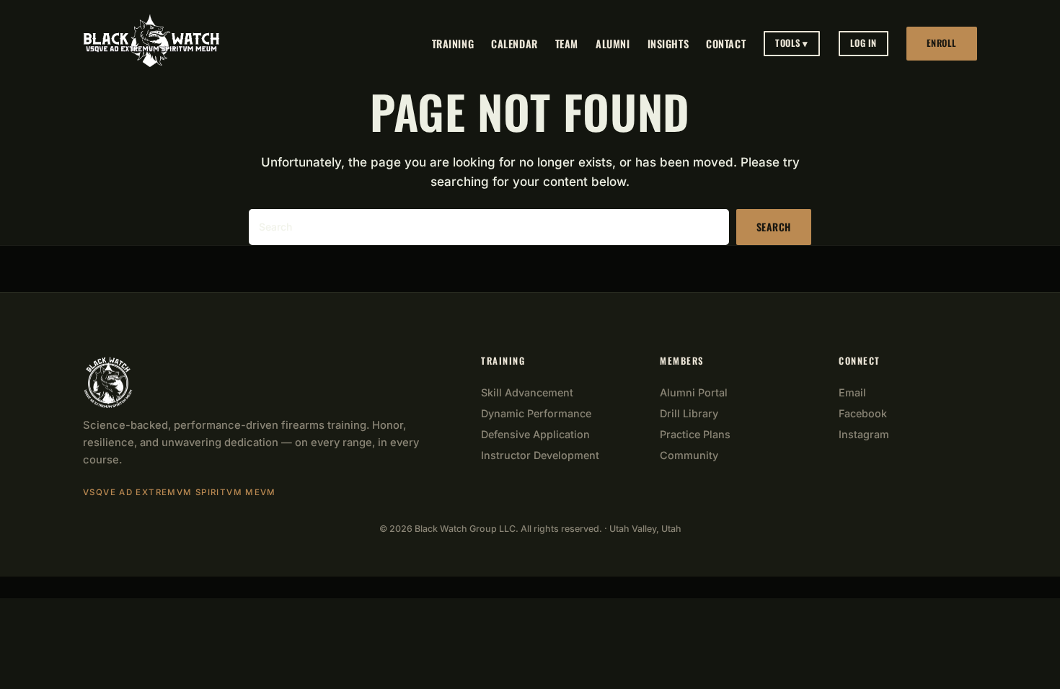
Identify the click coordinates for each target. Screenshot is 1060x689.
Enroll (942, 43)
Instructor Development (540, 455)
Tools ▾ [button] (791, 43)
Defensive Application (535, 434)
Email (852, 392)
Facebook (863, 413)
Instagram (864, 434)
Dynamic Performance (536, 413)
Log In (863, 43)
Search (773, 226)
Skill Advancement (527, 392)
